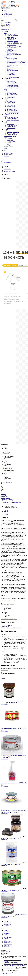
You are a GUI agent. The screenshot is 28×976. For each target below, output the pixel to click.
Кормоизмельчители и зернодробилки (16, 61)
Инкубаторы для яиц (12, 38)
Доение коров (10, 104)
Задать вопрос (4, 670)
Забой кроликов (11, 81)
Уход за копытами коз (12, 94)
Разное (8, 66)
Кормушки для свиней (12, 117)
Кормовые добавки (11, 59)
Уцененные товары (8, 146)
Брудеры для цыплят (12, 34)
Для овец (6, 121)
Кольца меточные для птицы (14, 46)
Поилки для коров (11, 102)
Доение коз (9, 95)
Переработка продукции (10, 136)
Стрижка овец (10, 124)
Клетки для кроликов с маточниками (16, 83)
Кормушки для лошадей (13, 132)
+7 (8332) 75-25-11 (5, 8)
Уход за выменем (11, 105)
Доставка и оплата (8, 13)
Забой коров (10, 108)
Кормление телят (11, 101)
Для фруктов (10, 140)
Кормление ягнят (11, 128)
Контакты (6, 15)
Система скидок (8, 14)
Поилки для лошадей (12, 134)
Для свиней (6, 114)
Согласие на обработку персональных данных (15, 964)
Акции (5, 11)
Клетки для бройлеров (12, 35)
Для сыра (9, 145)
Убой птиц (9, 51)
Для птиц (6, 31)
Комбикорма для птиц (12, 41)
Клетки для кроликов (12, 82)
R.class (16, 970)
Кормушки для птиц (12, 47)
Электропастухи (11, 71)
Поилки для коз (10, 97)
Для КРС (6, 98)
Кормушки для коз (11, 91)
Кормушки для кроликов (13, 86)
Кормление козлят (11, 93)
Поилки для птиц (11, 50)
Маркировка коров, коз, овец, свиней (16, 62)
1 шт (5, 447)
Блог (5, 10)
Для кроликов (7, 78)
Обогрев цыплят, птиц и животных (16, 63)
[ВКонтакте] (1, 954)
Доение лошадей (11, 133)
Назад (5, 33)
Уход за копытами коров (13, 112)
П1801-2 (6, 448)
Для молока (9, 138)
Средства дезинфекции (12, 70)
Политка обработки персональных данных (14, 965)
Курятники (9, 49)
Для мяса (9, 142)
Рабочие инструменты (12, 65)
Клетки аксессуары (11, 45)
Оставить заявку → (5, 973)
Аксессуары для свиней (13, 120)
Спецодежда (10, 69)
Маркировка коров (11, 106)
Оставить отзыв (5, 626)
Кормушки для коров (12, 110)
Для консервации (11, 141)
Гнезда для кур (10, 39)
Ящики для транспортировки (14, 54)
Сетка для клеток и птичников (14, 67)
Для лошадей (7, 129)
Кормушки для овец (12, 125)
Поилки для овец (11, 126)
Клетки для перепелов (12, 42)
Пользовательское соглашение (11, 962)
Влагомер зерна (11, 74)
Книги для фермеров (12, 58)
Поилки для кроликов (12, 85)
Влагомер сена (10, 75)
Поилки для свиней (12, 118)
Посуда (8, 144)
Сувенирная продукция (13, 77)
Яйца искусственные (12, 53)
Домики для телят (11, 109)
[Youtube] (3, 954)
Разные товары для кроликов (14, 87)
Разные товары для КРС (13, 113)
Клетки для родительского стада (15, 43)
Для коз (5, 89)
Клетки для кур (10, 37)
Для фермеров (7, 55)
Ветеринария (10, 73)
